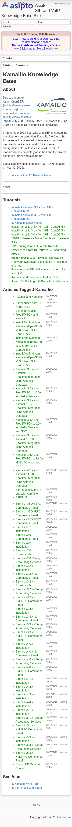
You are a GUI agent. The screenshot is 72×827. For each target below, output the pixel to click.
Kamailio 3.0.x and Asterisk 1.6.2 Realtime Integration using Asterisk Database (28, 377)
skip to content (63, 3)
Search (7, 26)
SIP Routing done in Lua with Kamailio (35, 246)
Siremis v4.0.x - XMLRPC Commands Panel (29, 671)
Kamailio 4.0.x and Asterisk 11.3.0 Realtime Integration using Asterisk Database (28, 478)
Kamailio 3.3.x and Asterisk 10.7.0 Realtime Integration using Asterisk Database (28, 443)
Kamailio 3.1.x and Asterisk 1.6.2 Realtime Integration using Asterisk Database (28, 408)
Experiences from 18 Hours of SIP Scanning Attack (28, 307)
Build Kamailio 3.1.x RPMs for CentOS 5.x (37, 257)
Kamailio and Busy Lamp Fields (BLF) (35, 277)
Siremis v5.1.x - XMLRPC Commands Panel (29, 729)
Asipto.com (64, 817)
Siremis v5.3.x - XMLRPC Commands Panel (29, 756)
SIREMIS (21, 497)
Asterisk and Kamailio (29, 296)
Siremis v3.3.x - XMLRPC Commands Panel (29, 636)
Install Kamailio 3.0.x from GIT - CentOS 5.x (38, 234)
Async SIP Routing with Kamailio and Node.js (39, 281)
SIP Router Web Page (28, 787)
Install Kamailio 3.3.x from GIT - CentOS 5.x (38, 226)
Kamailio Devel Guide (28, 222)
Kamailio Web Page (27, 783)
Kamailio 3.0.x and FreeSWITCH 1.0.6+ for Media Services (28, 392)
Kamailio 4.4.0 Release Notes (33, 175)
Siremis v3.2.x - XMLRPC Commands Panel (29, 601)
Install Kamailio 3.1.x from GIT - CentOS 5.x (38, 230)
